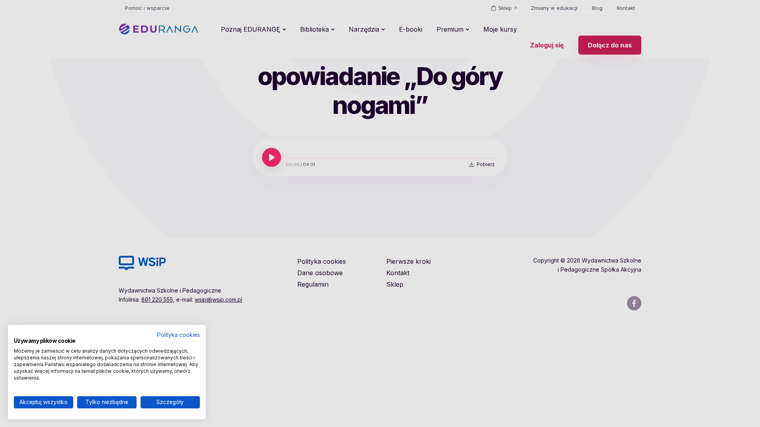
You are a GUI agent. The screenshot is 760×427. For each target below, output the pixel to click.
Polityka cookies (178, 335)
